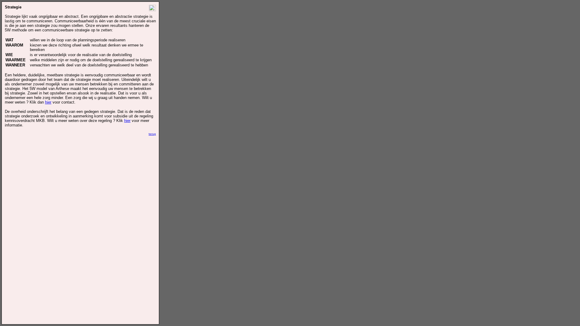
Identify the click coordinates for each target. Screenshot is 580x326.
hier (48, 102)
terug (152, 134)
